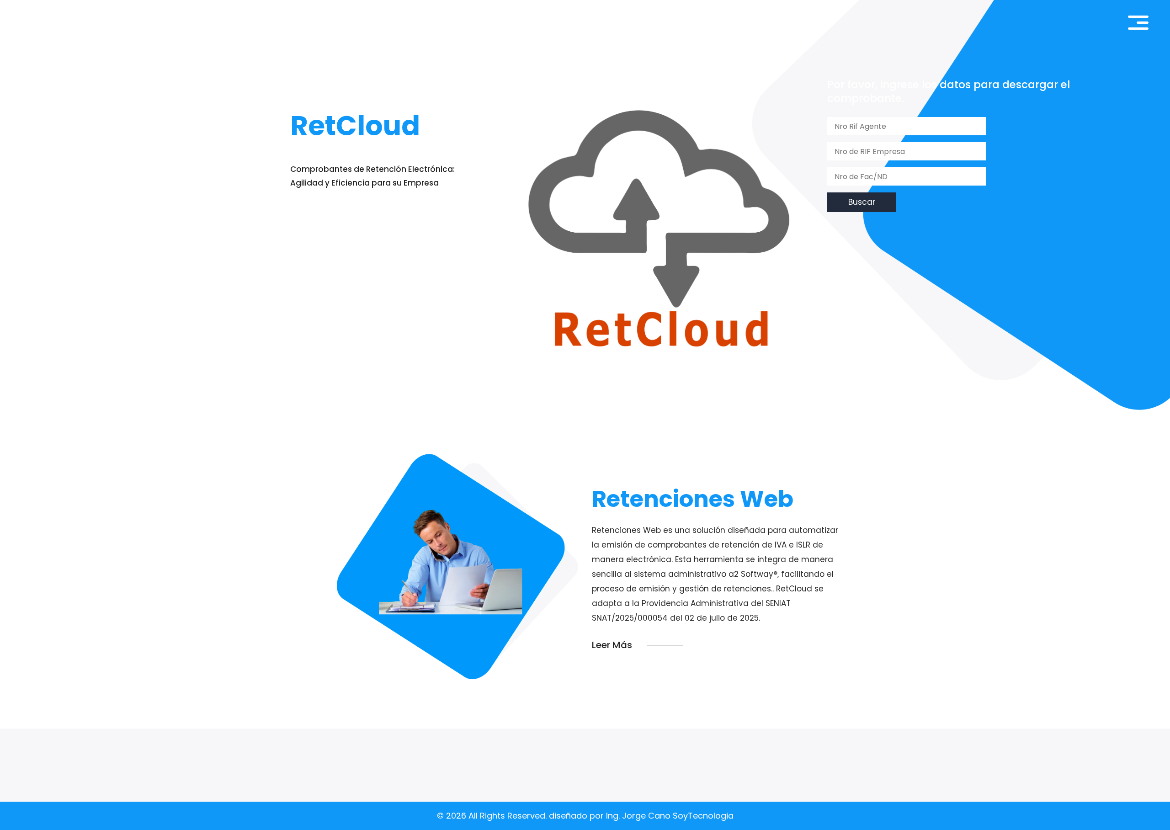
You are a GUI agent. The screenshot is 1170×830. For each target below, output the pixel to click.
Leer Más (612, 645)
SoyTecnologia (702, 815)
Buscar (861, 202)
